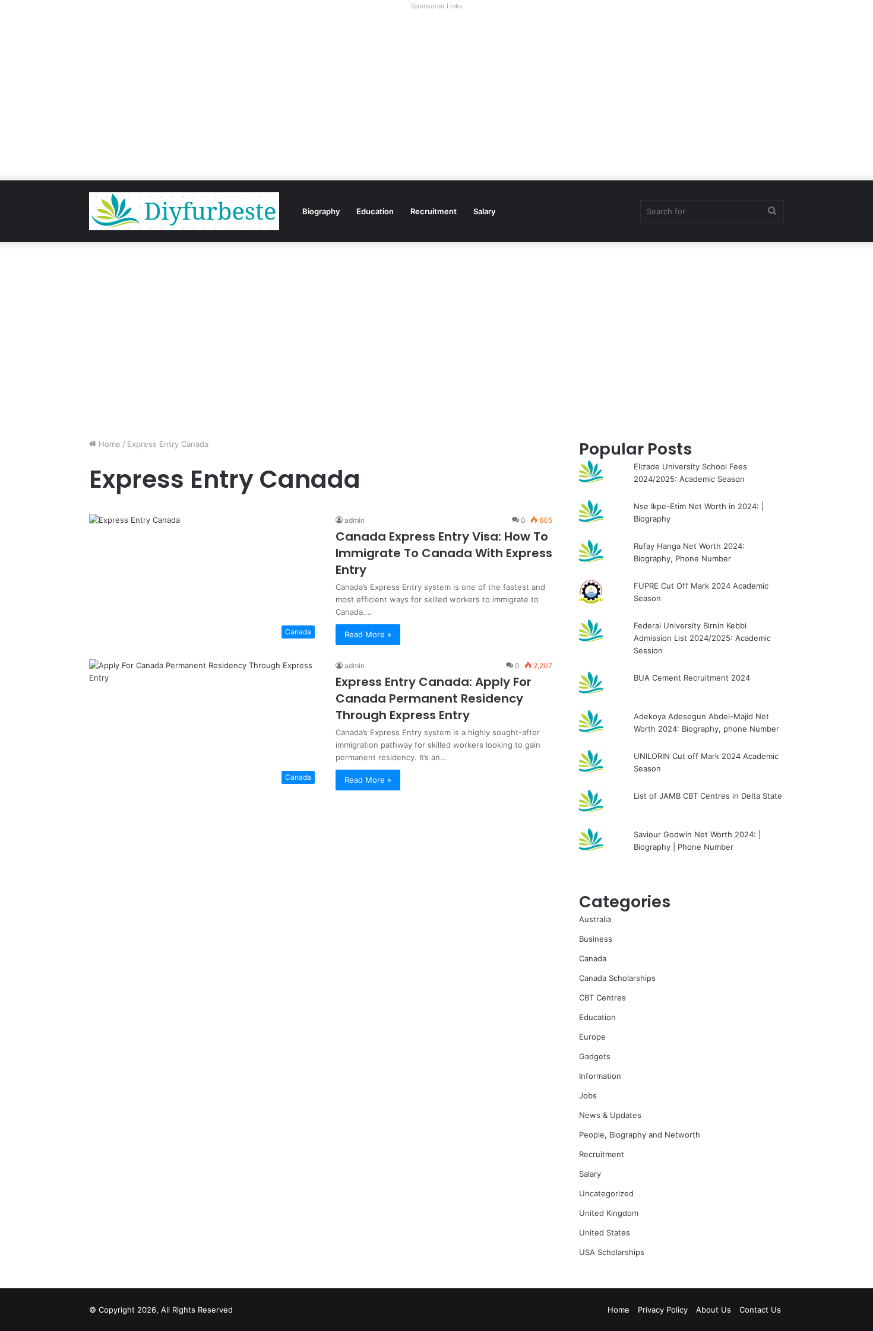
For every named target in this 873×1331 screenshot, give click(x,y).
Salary (484, 211)
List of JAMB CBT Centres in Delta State (708, 795)
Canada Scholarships (617, 978)
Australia (595, 919)
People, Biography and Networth (639, 1134)
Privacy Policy (663, 1309)
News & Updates (610, 1115)
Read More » (367, 634)
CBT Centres (602, 997)
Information (600, 1076)
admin (354, 520)
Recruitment (433, 211)
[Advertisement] (436, 97)
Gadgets (595, 1056)
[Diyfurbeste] (184, 211)
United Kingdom (608, 1213)
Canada (592, 958)
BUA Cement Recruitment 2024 (692, 677)
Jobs (588, 1095)
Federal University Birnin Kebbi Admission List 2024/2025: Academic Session (702, 638)
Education (375, 211)
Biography (321, 211)
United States (604, 1232)
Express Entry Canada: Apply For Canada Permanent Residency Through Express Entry (434, 698)
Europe (592, 1036)
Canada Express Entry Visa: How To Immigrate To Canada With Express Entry (444, 553)
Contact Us (760, 1309)
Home (108, 444)
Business (595, 939)
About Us (713, 1309)
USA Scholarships (611, 1252)
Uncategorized (606, 1193)
